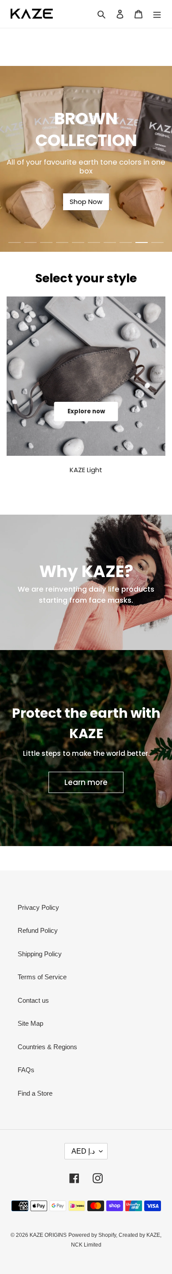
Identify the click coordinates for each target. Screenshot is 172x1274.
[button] (14, 242)
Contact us (33, 1000)
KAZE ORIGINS (48, 1235)
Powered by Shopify (92, 1235)
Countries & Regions (47, 1047)
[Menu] (157, 13)
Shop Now (86, 201)
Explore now (86, 411)
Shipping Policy (40, 954)
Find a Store (35, 1093)
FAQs (26, 1070)
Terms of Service (42, 977)
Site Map (30, 1023)
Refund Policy (38, 930)
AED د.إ (83, 1151)
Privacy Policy (38, 907)
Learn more (86, 782)
